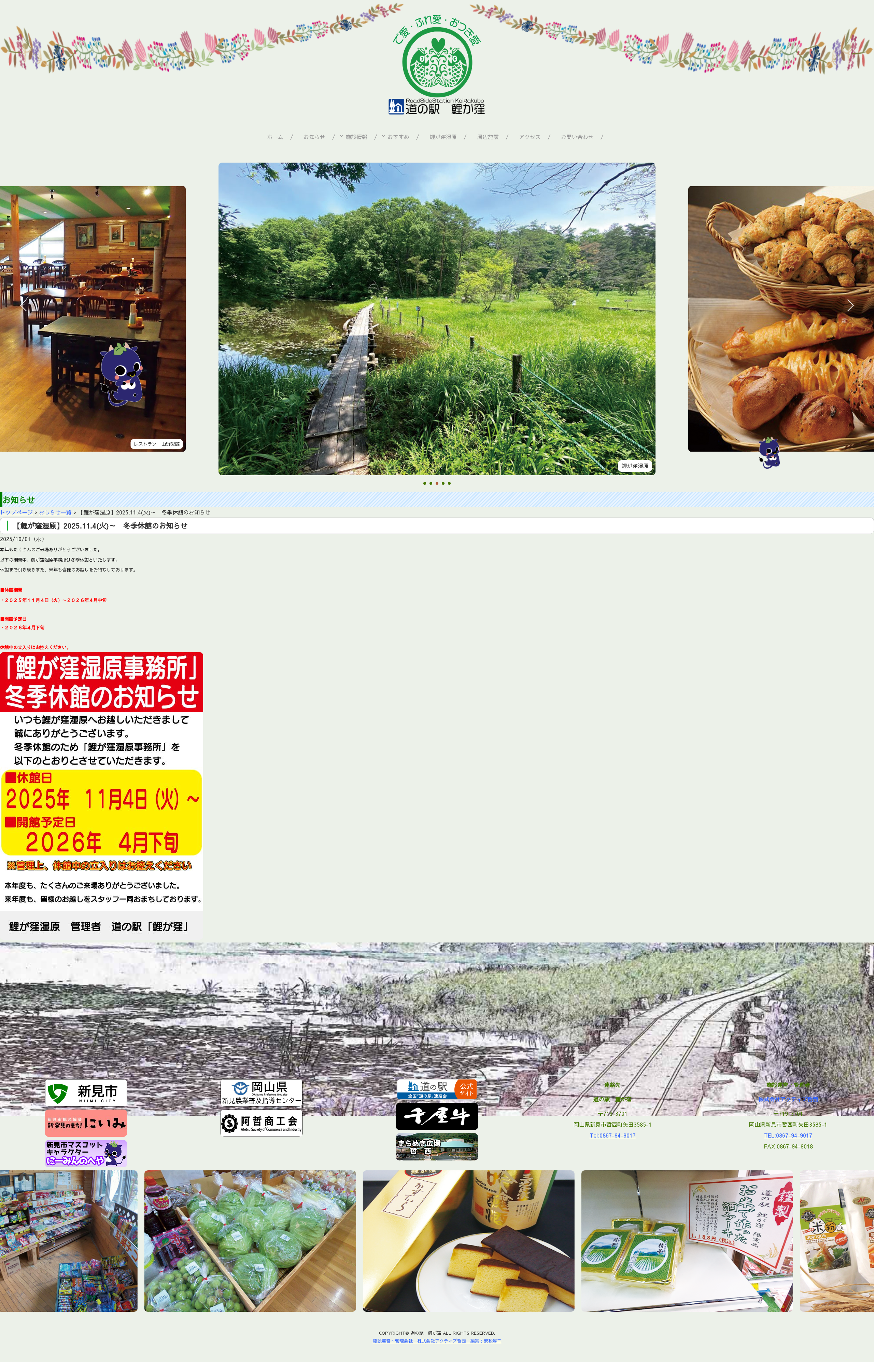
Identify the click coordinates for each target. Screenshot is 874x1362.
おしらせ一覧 (55, 512)
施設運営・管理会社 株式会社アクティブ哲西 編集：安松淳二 (437, 1341)
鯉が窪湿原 (443, 136)
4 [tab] (443, 484)
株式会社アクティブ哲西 (788, 1099)
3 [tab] (437, 484)
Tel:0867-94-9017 (613, 1135)
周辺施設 (488, 136)
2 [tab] (430, 484)
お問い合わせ (577, 136)
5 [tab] (449, 484)
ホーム (275, 136)
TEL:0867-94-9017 (788, 1135)
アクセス (530, 136)
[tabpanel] (437, 319)
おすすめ (398, 136)
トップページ (16, 512)
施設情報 (356, 136)
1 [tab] (424, 484)
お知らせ (314, 136)
